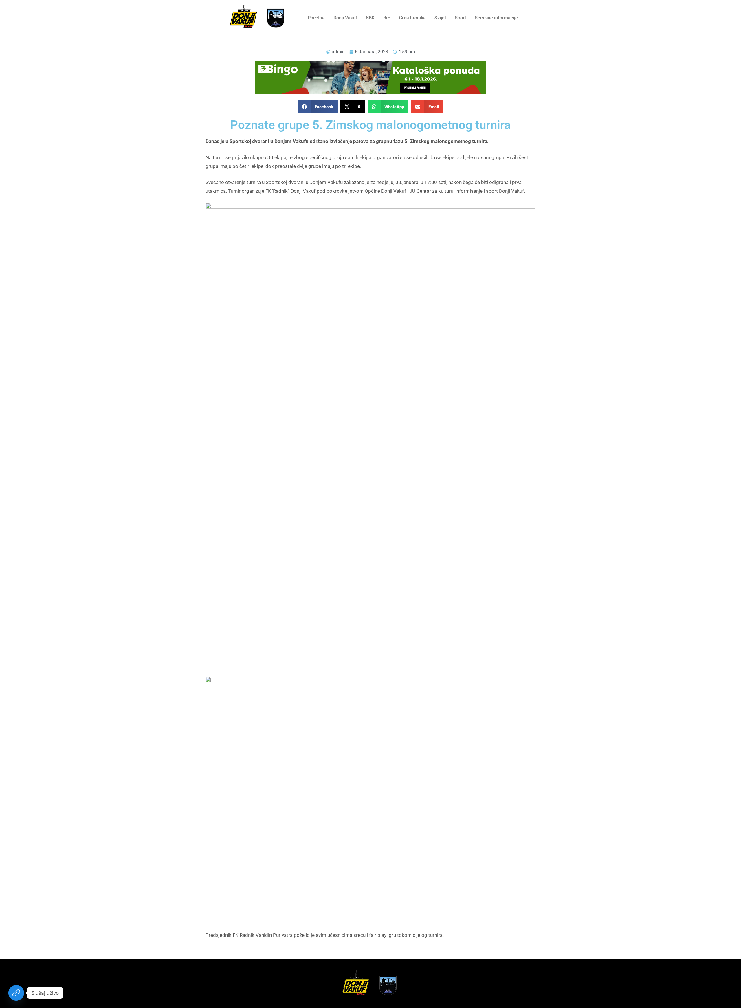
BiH (386, 18)
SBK (370, 18)
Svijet (440, 18)
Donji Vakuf (345, 18)
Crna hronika (412, 18)
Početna (316, 18)
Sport (460, 18)
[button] (318, 106)
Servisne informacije (496, 18)
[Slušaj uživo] (16, 993)
